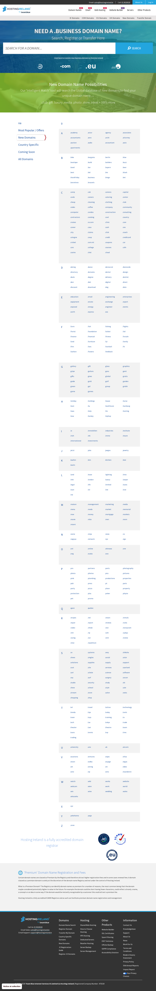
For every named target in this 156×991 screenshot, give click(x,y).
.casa (89, 227)
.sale (124, 687)
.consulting (127, 212)
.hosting (126, 411)
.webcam (73, 786)
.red (89, 617)
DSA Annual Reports (131, 965)
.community (127, 207)
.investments (93, 441)
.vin (106, 767)
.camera (108, 192)
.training (108, 717)
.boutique (74, 162)
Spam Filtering (107, 937)
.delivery (108, 277)
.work (107, 786)
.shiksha (126, 652)
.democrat (109, 267)
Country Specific (28, 145)
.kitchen (108, 460)
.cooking (91, 217)
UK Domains (114, 18)
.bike (72, 157)
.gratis (125, 376)
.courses (108, 247)
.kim (89, 460)
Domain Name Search (67, 925)
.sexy (107, 652)
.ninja (90, 534)
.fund (72, 341)
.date (124, 287)
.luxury (107, 479)
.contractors (75, 217)
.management (93, 504)
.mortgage (109, 514)
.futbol (107, 331)
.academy (73, 132)
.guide (72, 381)
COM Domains (88, 18)
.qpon (72, 608)
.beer (124, 167)
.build (90, 162)
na (19, 123)
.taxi (89, 727)
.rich (72, 633)
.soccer (125, 677)
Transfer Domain (144, 18)
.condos (91, 212)
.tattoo (108, 707)
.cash (107, 227)
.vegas (125, 761)
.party (72, 588)
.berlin (107, 157)
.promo (90, 598)
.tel (71, 707)
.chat (89, 252)
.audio (90, 142)
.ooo (106, 553)
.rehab (90, 628)
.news (107, 534)
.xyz (71, 806)
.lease (90, 474)
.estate (90, 302)
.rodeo (72, 628)
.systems (91, 652)
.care (124, 222)
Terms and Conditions (127, 949)
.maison (73, 504)
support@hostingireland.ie (41, 932)
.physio (125, 593)
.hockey (90, 416)
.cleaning (91, 202)
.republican (92, 643)
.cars (72, 247)
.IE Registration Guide (65, 948)
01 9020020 (126, 2)
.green (72, 386)
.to (124, 717)
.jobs (89, 450)
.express (91, 312)
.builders (108, 162)
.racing (72, 638)
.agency (108, 132)
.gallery (73, 366)
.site (89, 667)
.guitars (91, 371)
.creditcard (127, 237)
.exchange (109, 302)
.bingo (107, 177)
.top (106, 732)
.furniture (91, 341)
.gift (89, 366)
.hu (89, 406)
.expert (125, 302)
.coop (90, 237)
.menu (72, 509)
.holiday (73, 401)
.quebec (90, 608)
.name (72, 534)
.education (74, 297)
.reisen (107, 617)
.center (125, 197)
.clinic (107, 222)
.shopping (74, 697)
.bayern (108, 167)
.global (108, 376)
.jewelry (125, 450)
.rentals (126, 617)
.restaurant (127, 628)
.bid (89, 172)
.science (108, 672)
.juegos (108, 450)
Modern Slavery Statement (129, 956)
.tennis (90, 732)
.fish (89, 326)
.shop (90, 697)
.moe (72, 514)
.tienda (72, 712)
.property (126, 588)
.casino (73, 252)
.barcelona (74, 182)
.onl (71, 548)
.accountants (75, 137)
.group (107, 386)
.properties (127, 578)
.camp (72, 192)
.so (71, 652)
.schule (90, 672)
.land (72, 474)
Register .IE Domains (67, 954)
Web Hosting (99, 10)
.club (124, 202)
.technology (127, 707)
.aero (89, 137)
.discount (73, 287)
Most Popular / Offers (31, 130)
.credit (107, 237)
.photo (72, 573)
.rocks (125, 623)
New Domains (128, 18)
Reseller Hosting (87, 943)
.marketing (109, 504)
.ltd (71, 494)
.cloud (107, 252)
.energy (90, 307)
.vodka (90, 761)
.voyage (108, 761)
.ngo (124, 539)
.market (108, 509)
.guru (107, 371)
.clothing (108, 202)
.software (126, 672)
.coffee (90, 207)
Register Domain (65, 929)
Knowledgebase (129, 929)
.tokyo (107, 722)
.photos (91, 573)
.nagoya (73, 539)
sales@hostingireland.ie (103, 2)
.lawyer (125, 479)
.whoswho (74, 796)
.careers (91, 197)
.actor (90, 132)
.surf (89, 677)
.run (89, 638)
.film (72, 346)
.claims (90, 232)
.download (92, 287)
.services (108, 667)
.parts (107, 568)
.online (90, 548)
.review (125, 638)
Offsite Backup (107, 945)
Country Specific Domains (65, 938)
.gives (90, 376)
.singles (91, 657)
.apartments (75, 148)
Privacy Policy (128, 961)
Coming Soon (26, 152)
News (125, 940)
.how (72, 416)
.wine (90, 791)
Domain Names (74, 10)
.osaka (90, 553)
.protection (74, 593)
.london (91, 479)
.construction (110, 212)
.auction (73, 142)
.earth (72, 312)
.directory (74, 272)
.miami (73, 524)
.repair (72, 623)
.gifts (72, 376)
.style (107, 687)
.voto (107, 772)
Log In (150, 2)
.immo (107, 436)
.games (90, 391)
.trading (73, 737)
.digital (108, 282)
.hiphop (108, 416)
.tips (89, 712)
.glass (107, 366)
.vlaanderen (127, 772)
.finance (73, 336)
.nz (124, 534)
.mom (125, 519)
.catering (108, 197)
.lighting (108, 474)
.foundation (92, 331)
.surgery (108, 677)
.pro (71, 568)
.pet (71, 598)
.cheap (72, 202)
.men (107, 519)
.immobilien (92, 430)
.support (126, 662)
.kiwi (124, 460)
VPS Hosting (85, 936)
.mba (89, 519)
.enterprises (127, 297)
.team (125, 727)
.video (125, 767)
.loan (72, 489)
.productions (110, 578)
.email (90, 297)
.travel (90, 707)
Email (88, 10)
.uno (89, 747)
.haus (72, 411)
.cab (89, 192)
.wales (125, 791)
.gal (89, 386)
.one (124, 548)
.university (74, 747)
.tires (124, 732)
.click (107, 232)
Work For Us (127, 944)
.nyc (106, 539)
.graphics (126, 366)
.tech (72, 722)
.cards (72, 197)
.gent (125, 371)
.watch (72, 781)
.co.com (91, 222)
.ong (72, 553)
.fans (89, 346)
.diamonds (127, 267)
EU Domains (101, 18)
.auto (125, 142)
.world (125, 786)
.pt (106, 583)
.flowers (91, 351)
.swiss (125, 692)
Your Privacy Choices (129, 974)
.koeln (72, 465)
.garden (125, 381)
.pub (72, 583)
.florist (73, 331)
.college (91, 247)
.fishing (108, 326)
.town (72, 717)
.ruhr (107, 633)
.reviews (108, 623)
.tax (89, 722)
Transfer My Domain (67, 933)
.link (72, 479)
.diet (89, 282)
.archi (107, 137)
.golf (107, 381)
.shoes (72, 657)
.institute (126, 430)
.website (126, 781)
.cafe (124, 247)
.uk (106, 747)
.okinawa (108, 548)
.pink (72, 578)
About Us (138, 2)
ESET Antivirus (107, 941)
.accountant (109, 142)
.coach (125, 232)
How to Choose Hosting (86, 930)
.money (90, 514)
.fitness (108, 336)
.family (125, 341)
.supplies (91, 662)
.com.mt (91, 242)
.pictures (126, 573)
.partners (91, 568)
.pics (106, 573)
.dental (108, 272)
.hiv (106, 411)
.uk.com (125, 747)
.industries (109, 430)
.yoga (90, 815)
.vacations (74, 756)
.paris (125, 583)
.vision (72, 761)
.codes (72, 207)
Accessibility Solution (110, 952)
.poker (107, 593)
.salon (107, 692)
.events (125, 307)
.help (89, 411)
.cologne (73, 237)
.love (124, 489)
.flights (125, 326)
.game (72, 391)
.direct (125, 282)
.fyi (106, 341)
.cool (107, 217)
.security (91, 682)
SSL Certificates (108, 933)
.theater (73, 727)
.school (90, 687)
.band (72, 167)
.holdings (91, 401)
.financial (91, 336)
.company (109, 207)
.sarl (72, 672)
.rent (107, 638)
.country (126, 217)
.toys (89, 717)
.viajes (107, 756)
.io (71, 430)
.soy (71, 677)
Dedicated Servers (87, 939)
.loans (125, 484)
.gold (89, 381)
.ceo (124, 227)
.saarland (126, 667)
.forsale (125, 336)
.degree (90, 277)
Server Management (88, 951)
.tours (72, 732)
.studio (72, 682)
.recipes (73, 617)
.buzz (125, 162)
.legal (72, 484)
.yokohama (74, 815)
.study (107, 682)
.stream (73, 692)
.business (91, 177)
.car (124, 242)
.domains (91, 272)
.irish (72, 436)
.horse (125, 401)
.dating (73, 267)
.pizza (90, 588)
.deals (72, 277)
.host (72, 406)
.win (71, 791)
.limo (125, 474)
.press (90, 583)
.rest (107, 628)
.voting (90, 767)
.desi (72, 282)
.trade (125, 722)
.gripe (72, 371)
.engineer (108, 307)
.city (71, 232)
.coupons (108, 242)
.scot (72, 667)
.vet (71, 767)
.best (72, 172)
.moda (90, 509)
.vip (89, 772)
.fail (124, 331)
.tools (125, 712)
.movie (72, 519)
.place (107, 588)
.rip (89, 633)
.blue (124, 157)
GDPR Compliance (109, 949)
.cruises (73, 222)
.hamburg (126, 406)
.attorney (126, 137)
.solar (125, 657)
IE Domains (74, 18)
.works (107, 781)
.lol (89, 489)
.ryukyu (125, 633)
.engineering (110, 297)
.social (107, 657)
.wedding (108, 791)
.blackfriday (74, 177)
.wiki (89, 781)
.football (108, 346)
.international (75, 441)
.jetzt (72, 450)
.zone (72, 825)
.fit (124, 346)
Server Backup (85, 947)
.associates (127, 132)
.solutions (74, 662)
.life (89, 484)
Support (126, 933)
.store (90, 692)
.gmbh (125, 386)
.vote (72, 772)
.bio (106, 172)
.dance (90, 267)
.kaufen (73, 460)
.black (125, 172)
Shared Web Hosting (88, 925)
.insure (125, 436)
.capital (125, 192)
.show (72, 687)
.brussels (91, 182)
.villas (125, 756)
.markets (126, 514)
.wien (90, 786)
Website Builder (116, 10)
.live (106, 489)
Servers (130, 10)
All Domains (25, 159)
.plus (89, 593)
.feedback (108, 351)
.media (125, 504)
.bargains (91, 157)
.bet (124, 177)
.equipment (74, 302)
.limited (108, 484)
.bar (89, 167)
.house (107, 401)
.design (125, 272)
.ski (124, 682)
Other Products (144, 10)
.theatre (108, 727)
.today (107, 712)
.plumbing (92, 578)
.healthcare (109, 406)
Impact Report (129, 969)
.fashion (73, 351)
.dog (106, 287)
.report (90, 623)
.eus (106, 312)
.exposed (73, 307)
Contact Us (127, 925)
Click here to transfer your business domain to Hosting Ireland (78, 58)
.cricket (73, 242)
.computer (74, 212)
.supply (108, 662)
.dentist (126, 277)
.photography (128, 568)
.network (91, 539)
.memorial (127, 509)
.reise (72, 643)
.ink (89, 436)
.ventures (91, 756)
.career (72, 227)
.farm (72, 326)
